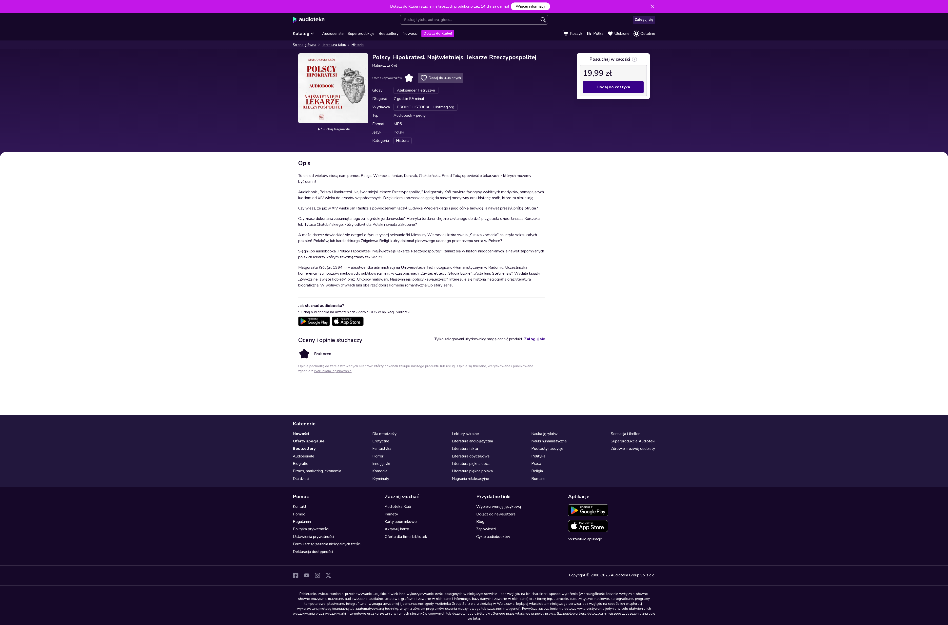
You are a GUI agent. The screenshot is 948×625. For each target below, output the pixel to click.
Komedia (379, 471)
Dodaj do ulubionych (445, 78)
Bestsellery (388, 33)
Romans (538, 478)
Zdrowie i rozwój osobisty (633, 448)
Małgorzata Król (384, 65)
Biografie (300, 463)
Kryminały (380, 478)
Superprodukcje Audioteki (633, 441)
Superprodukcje (361, 33)
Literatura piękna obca (471, 463)
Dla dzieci (301, 478)
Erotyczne (380, 441)
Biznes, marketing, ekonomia (317, 471)
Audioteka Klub (398, 506)
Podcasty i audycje (547, 448)
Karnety (391, 514)
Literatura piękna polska (472, 471)
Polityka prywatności (311, 529)
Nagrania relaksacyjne (470, 478)
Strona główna (304, 44)
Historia (358, 44)
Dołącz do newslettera (495, 514)
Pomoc (299, 514)
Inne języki (381, 463)
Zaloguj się (644, 19)
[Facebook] (296, 575)
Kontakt (299, 506)
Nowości (409, 33)
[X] (328, 575)
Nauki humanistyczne (549, 441)
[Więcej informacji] (634, 59)
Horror (377, 456)
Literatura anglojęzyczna (472, 441)
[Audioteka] (309, 19)
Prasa (536, 463)
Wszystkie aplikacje (585, 539)
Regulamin (302, 521)
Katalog (301, 34)
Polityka (538, 456)
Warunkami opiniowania (333, 371)
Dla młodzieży (384, 433)
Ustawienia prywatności (313, 536)
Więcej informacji (530, 6)
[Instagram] (317, 575)
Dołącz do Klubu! (438, 33)
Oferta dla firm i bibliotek (406, 536)
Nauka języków (544, 433)
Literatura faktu (334, 44)
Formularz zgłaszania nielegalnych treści (326, 544)
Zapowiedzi (486, 529)
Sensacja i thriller (625, 433)
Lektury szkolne (465, 433)
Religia (537, 471)
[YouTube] (307, 575)
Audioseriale (333, 33)
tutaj (476, 618)
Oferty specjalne (309, 441)
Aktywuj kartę (397, 529)
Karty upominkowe (401, 521)
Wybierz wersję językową (498, 506)
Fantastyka (381, 448)
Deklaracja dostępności (313, 551)
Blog (480, 521)
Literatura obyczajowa (471, 456)
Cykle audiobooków (493, 536)
